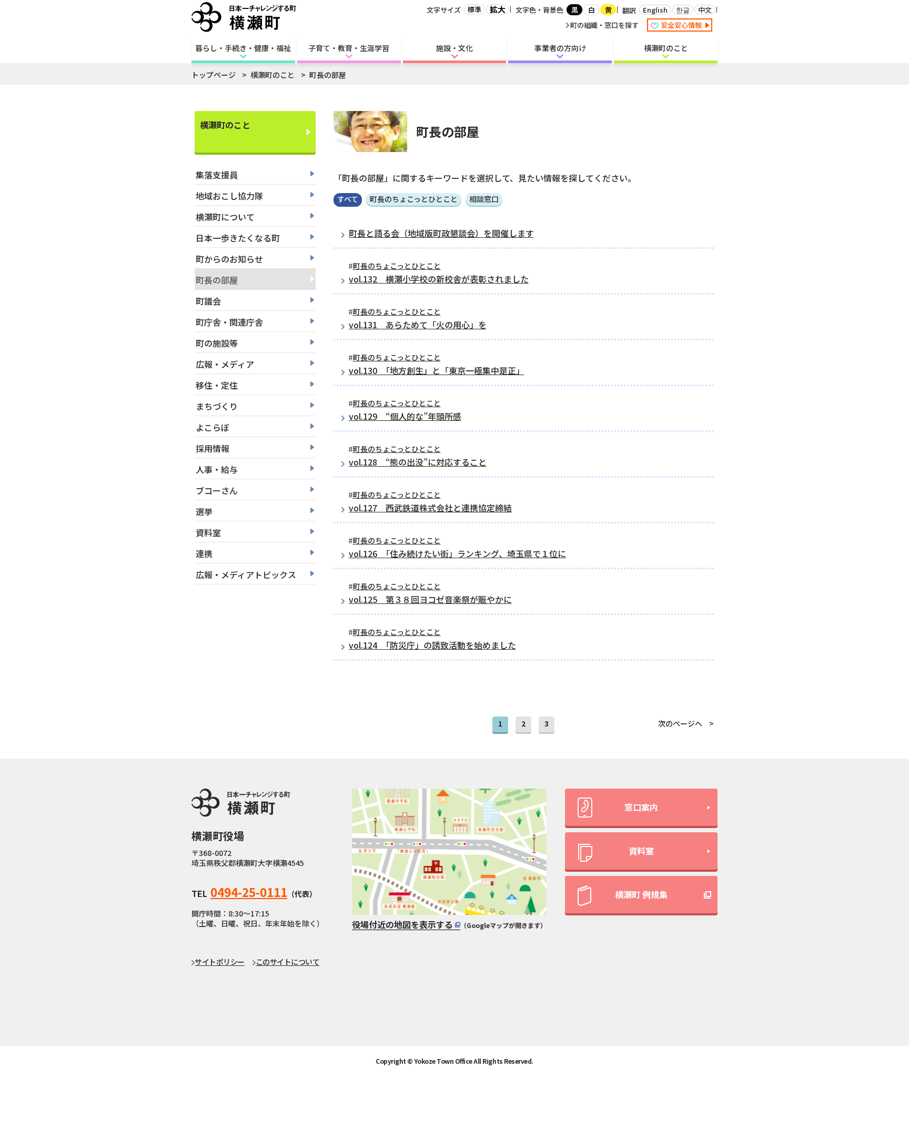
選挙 (204, 511)
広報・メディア (225, 364)
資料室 (208, 532)
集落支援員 (217, 174)
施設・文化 (454, 48)
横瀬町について (225, 216)
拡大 (498, 9)
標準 (474, 9)
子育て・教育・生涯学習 (348, 48)
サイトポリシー (219, 961)
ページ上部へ (873, 1026)
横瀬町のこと (666, 48)
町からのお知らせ (229, 259)
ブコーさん (217, 490)
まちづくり (217, 406)
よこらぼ (212, 427)
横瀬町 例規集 (641, 894)
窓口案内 (641, 807)
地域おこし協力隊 (229, 195)
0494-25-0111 (248, 891)
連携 (204, 553)
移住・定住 (217, 385)
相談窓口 (484, 199)
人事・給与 (217, 469)
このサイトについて (287, 961)
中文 (705, 10)
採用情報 (212, 448)
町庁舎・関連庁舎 (229, 322)
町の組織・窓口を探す (604, 25)
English (655, 10)
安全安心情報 (682, 25)
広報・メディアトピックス (246, 574)
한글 (683, 10)
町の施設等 (217, 343)
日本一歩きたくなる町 (238, 237)
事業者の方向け (560, 48)
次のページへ (680, 723)
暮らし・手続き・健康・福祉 (243, 48)
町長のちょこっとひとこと (414, 199)
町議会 (208, 301)
